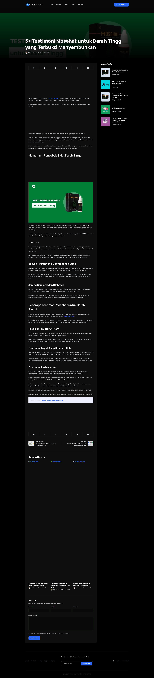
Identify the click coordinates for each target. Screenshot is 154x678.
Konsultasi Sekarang (121, 5)
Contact (80, 4)
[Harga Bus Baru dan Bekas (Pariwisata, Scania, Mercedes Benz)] (105, 84)
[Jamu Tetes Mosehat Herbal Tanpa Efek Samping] (105, 72)
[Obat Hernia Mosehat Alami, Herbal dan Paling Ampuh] (83, 521)
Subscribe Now (87, 663)
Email (52, 607)
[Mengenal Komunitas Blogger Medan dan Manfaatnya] (105, 109)
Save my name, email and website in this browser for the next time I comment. (49, 633)
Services (58, 4)
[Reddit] (77, 68)
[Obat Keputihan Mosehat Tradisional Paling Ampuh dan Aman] (61, 521)
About (66, 4)
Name (30, 607)
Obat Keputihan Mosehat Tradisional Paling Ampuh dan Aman (60, 585)
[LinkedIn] (66, 68)
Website (75, 607)
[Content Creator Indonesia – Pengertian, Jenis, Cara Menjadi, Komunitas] (105, 121)
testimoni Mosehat (53, 98)
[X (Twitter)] (44, 68)
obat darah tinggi (69, 316)
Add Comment (33, 615)
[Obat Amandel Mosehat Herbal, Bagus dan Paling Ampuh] (38, 521)
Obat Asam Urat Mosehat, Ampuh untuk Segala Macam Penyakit (120, 95)
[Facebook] (34, 68)
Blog (73, 4)
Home (51, 4)
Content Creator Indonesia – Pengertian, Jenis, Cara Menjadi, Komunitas (120, 120)
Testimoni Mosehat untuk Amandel (52, 400)
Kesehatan (46, 52)
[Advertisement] (60, 85)
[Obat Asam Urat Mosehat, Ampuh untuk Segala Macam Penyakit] (105, 97)
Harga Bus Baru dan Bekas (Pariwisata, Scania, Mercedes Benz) (119, 83)
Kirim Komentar (34, 638)
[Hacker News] (88, 68)
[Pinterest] (55, 68)
